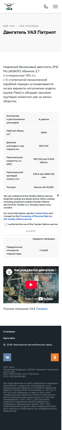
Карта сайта (9, 338)
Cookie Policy (41, 213)
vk (7, 357)
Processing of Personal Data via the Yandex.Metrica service (28, 218)
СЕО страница (29, 26)
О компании (9, 332)
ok (55, 357)
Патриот (42, 309)
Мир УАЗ (9, 26)
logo (9, 6)
